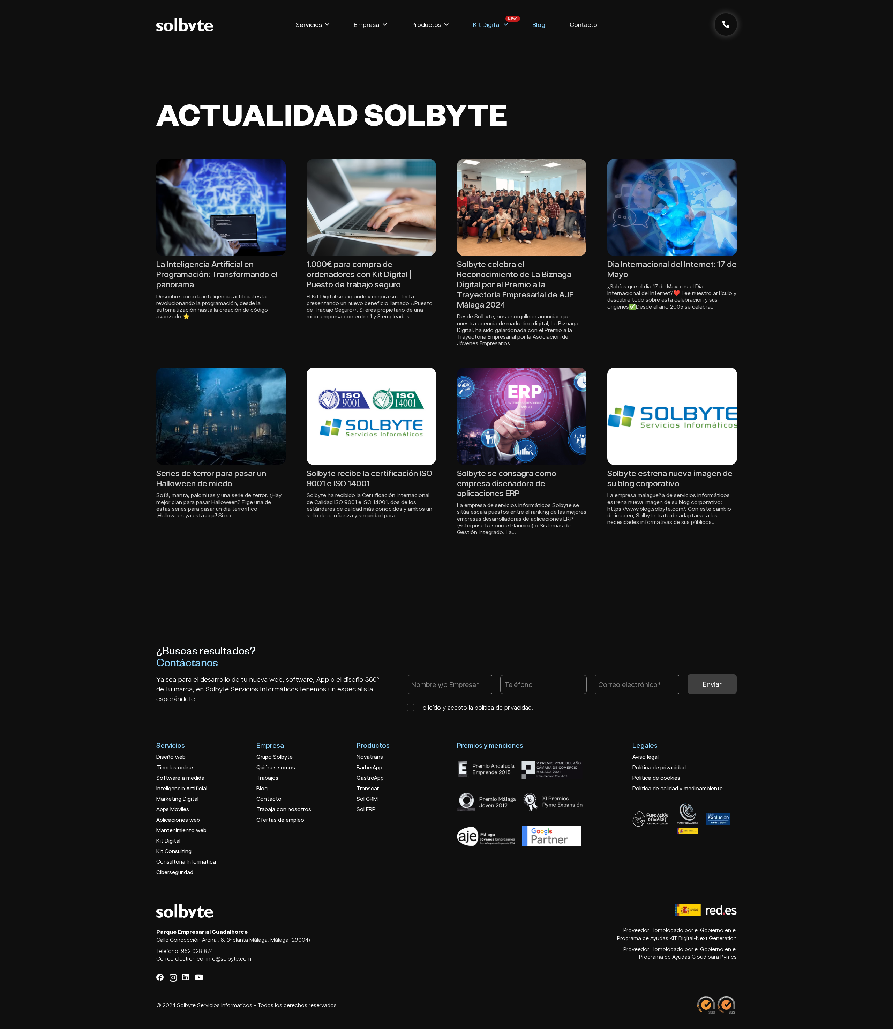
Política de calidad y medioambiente (677, 788)
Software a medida (180, 778)
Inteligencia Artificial (181, 788)
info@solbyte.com (228, 958)
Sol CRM (367, 798)
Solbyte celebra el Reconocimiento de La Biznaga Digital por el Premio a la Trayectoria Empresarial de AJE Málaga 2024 (515, 284)
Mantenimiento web (181, 830)
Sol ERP (366, 809)
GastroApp (370, 778)
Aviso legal (645, 757)
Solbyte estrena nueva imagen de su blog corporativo (670, 478)
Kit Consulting (174, 851)
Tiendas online (174, 767)
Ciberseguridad (174, 872)
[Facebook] (160, 977)
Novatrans (370, 757)
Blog (262, 788)
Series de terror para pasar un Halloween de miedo (211, 478)
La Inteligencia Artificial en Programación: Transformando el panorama (217, 274)
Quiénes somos (275, 767)
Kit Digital (168, 840)
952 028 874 (197, 951)
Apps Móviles (172, 809)
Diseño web (171, 757)
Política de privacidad (659, 767)
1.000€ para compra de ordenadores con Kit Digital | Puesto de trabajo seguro (359, 274)
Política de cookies (656, 778)
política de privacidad (503, 707)
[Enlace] (726, 24)
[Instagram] (173, 978)
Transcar (368, 788)
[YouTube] (199, 977)
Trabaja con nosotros (283, 809)
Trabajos (267, 778)
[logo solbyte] (184, 24)
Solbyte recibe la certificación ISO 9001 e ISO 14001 (369, 478)
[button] (327, 24)
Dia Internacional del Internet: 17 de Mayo (672, 269)
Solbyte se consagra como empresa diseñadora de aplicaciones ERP (506, 483)
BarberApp (369, 767)
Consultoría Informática (186, 861)
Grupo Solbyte (274, 757)
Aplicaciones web (178, 819)
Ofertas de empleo (280, 819)
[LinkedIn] (185, 977)
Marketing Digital (177, 798)
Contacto (269, 798)
